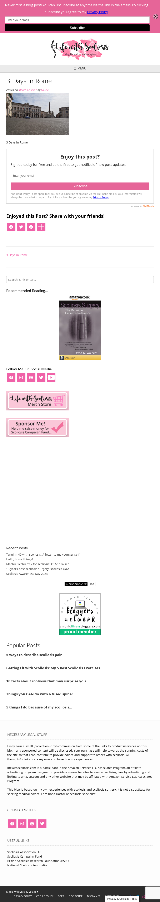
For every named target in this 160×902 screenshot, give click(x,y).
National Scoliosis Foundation (28, 865)
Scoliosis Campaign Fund (24, 856)
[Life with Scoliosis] (80, 49)
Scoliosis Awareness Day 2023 (27, 574)
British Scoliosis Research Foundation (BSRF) (38, 861)
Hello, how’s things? (19, 559)
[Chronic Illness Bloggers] (80, 634)
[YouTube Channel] (51, 379)
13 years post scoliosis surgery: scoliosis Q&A (37, 569)
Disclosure (75, 896)
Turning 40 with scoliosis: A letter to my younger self (42, 554)
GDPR (61, 896)
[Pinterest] (31, 228)
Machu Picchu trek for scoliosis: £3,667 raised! (38, 564)
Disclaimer (93, 896)
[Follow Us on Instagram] (143, 896)
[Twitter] (21, 228)
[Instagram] (21, 379)
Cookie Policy (44, 896)
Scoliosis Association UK (24, 852)
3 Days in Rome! (17, 255)
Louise (45, 90)
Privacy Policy (23, 896)
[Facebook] (11, 228)
